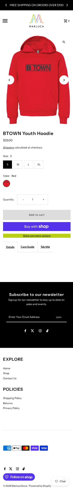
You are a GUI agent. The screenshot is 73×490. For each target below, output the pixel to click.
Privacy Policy (11, 408)
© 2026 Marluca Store (15, 485)
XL (39, 164)
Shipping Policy (12, 398)
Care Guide (27, 246)
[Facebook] (25, 331)
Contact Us (9, 378)
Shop (6, 373)
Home (6, 368)
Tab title (45, 246)
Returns (8, 403)
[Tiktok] (47, 331)
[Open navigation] (13, 21)
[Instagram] (40, 331)
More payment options (36, 235)
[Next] (67, 5)
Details (10, 247)
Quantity (8, 199)
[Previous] (6, 5)
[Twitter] (32, 331)
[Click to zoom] (64, 41)
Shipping (8, 147)
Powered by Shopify (40, 485)
